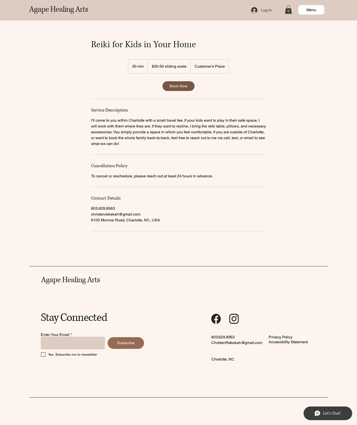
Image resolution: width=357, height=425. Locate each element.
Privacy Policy (280, 337)
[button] (288, 9)
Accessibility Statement (288, 342)
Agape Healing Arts (58, 9)
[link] (178, 86)
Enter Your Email (55, 335)
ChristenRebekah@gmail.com (236, 342)
